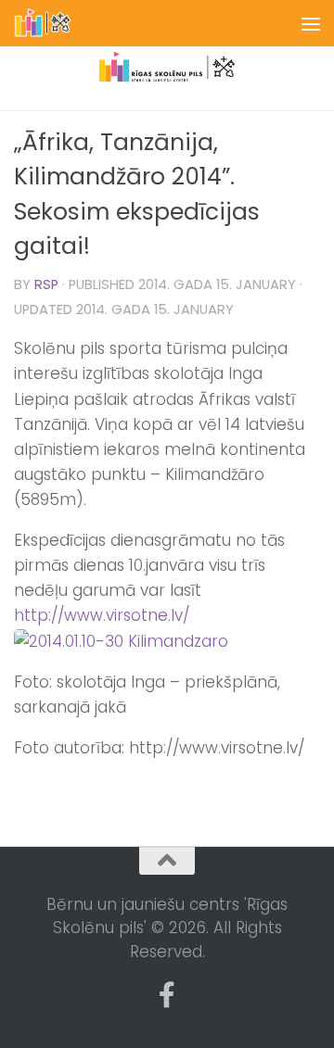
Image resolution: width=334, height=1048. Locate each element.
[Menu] (311, 23)
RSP (46, 284)
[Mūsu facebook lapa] (167, 995)
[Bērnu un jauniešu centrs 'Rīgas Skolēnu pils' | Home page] (53, 23)
